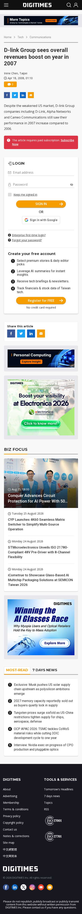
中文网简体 (10, 856)
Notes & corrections (16, 836)
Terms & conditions (15, 809)
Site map (8, 842)
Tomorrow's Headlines (58, 789)
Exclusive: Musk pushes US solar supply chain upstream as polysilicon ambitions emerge (42, 689)
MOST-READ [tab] (17, 670)
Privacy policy (11, 816)
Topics (48, 802)
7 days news (52, 796)
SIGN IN (41, 204)
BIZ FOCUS (15, 449)
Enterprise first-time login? (29, 235)
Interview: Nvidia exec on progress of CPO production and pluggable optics (43, 747)
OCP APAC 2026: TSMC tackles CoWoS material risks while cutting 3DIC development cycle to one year (41, 733)
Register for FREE (41, 300)
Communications (40, 37)
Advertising (10, 796)
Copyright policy (13, 822)
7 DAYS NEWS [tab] (44, 670)
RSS (46, 809)
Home (8, 37)
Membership (11, 802)
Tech (21, 37)
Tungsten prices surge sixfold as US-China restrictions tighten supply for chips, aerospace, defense (43, 717)
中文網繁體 (10, 849)
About (7, 789)
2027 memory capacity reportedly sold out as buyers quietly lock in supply (43, 703)
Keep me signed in (25, 194)
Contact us (10, 829)
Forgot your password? (27, 240)
